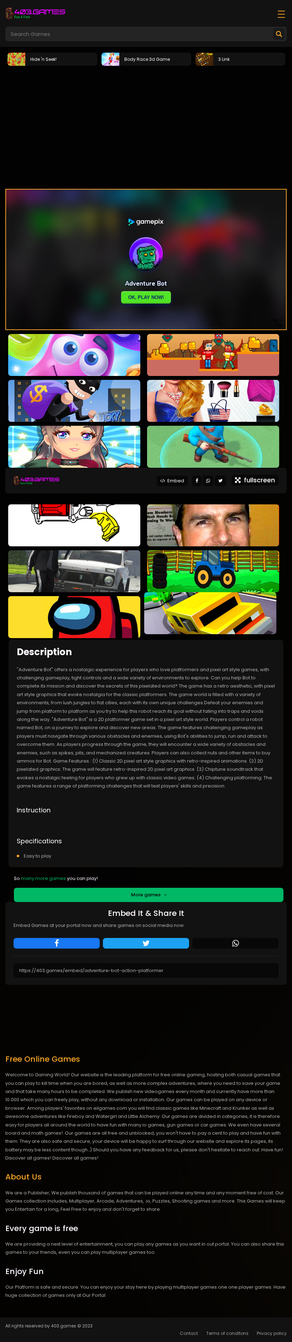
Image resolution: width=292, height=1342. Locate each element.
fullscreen (257, 480)
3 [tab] (156, 180)
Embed (174, 480)
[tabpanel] (52, 58)
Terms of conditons (227, 1333)
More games (147, 894)
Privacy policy (272, 1333)
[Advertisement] (146, 121)
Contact (189, 1333)
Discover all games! (75, 1158)
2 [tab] (146, 180)
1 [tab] (135, 180)
